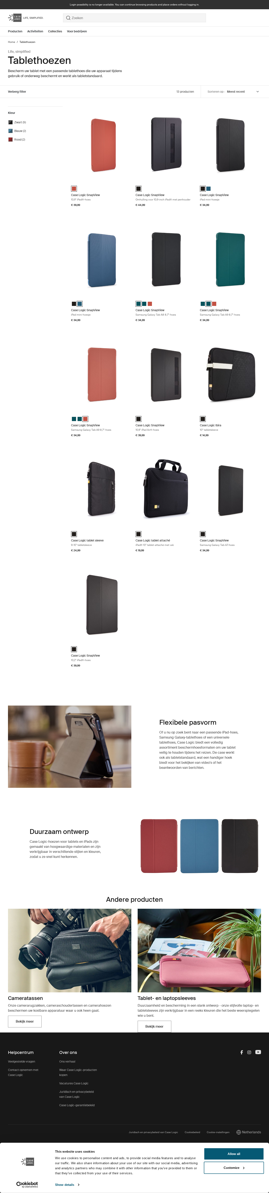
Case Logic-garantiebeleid (77, 1105)
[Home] (35, 18)
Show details (64, 1184)
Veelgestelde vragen (21, 1061)
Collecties (55, 31)
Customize (231, 1167)
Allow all (234, 1154)
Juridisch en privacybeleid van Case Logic (153, 1132)
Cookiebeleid (192, 1132)
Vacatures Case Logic (73, 1083)
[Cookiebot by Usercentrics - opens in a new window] (27, 1185)
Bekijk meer (29, 1022)
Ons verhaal (67, 1061)
